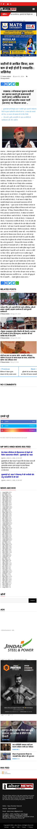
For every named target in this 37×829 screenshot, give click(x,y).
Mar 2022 (5, 563)
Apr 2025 (5, 514)
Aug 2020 (5, 587)
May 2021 (5, 576)
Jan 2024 (5, 534)
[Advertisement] (18, 618)
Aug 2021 (5, 572)
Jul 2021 (4, 574)
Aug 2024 (5, 524)
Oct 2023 (5, 538)
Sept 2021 (5, 571)
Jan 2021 (5, 582)
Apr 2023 (5, 546)
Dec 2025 (5, 503)
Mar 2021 (5, 579)
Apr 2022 (5, 562)
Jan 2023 (5, 550)
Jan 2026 (5, 502)
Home (24, 827)
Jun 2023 (5, 543)
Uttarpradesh (5, 78)
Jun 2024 (5, 527)
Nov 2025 (5, 504)
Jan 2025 (5, 518)
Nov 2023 (5, 536)
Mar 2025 (5, 515)
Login (13, 827)
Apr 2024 (5, 530)
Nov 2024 (5, 520)
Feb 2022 (5, 564)
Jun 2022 (5, 559)
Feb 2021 (5, 580)
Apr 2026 (5, 498)
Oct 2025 (5, 506)
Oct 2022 (5, 554)
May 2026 (5, 496)
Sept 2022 (5, 555)
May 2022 (5, 560)
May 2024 (5, 528)
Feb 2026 (5, 500)
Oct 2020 (5, 586)
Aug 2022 (5, 556)
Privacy (31, 827)
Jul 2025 (4, 510)
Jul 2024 (4, 526)
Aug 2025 (5, 508)
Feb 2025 (5, 516)
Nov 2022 (5, 552)
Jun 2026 (5, 495)
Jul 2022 (4, 558)
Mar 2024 (5, 531)
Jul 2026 (4, 494)
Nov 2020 (5, 584)
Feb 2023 (5, 548)
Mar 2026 (5, 499)
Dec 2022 (5, 551)
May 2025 (5, 512)
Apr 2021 (5, 578)
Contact (6, 827)
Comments (7, 773)
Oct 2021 (5, 570)
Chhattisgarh (29, 14)
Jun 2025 (5, 511)
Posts (5, 772)
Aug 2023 (5, 540)
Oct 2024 (5, 522)
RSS (18, 827)
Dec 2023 (5, 535)
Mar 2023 (5, 547)
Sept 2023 (5, 539)
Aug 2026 (5, 492)
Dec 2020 (5, 583)
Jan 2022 (5, 566)
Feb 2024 (5, 532)
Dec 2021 (5, 567)
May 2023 (5, 544)
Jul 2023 (4, 542)
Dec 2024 (5, 519)
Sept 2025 (5, 507)
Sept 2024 (5, 523)
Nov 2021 (5, 568)
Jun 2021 (5, 575)
